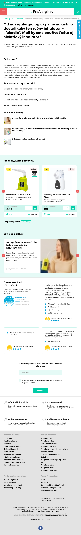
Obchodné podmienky (12, 488)
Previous (3, 191)
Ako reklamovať (10, 482)
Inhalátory (26, 221)
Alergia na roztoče (48, 446)
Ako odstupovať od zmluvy (14, 485)
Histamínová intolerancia (51, 454)
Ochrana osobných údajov (51, 488)
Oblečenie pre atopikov (13, 465)
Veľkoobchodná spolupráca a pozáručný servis (40, 511)
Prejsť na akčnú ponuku (24, 5)
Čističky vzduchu (10, 441)
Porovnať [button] (34, 214)
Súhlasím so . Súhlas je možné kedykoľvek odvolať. (42, 381)
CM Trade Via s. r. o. (34, 507)
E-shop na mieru (35, 519)
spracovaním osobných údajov (40, 380)
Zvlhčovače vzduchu (12, 457)
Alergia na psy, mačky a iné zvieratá (55, 449)
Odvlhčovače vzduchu (12, 454)
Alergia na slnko (47, 467)
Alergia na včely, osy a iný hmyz (53, 459)
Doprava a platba (11, 479)
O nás (43, 479)
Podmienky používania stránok (56, 515)
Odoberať (40, 390)
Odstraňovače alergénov (13, 459)
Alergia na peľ (46, 438)
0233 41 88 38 (46, 500)
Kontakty (44, 482)
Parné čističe (9, 451)
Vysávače (7, 443)
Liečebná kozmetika (11, 449)
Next (77, 191)
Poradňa (19, 18)
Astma (43, 462)
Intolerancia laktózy (49, 443)
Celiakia (44, 457)
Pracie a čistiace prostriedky (15, 462)
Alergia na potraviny (49, 470)
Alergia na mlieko (48, 441)
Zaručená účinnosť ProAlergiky (53, 485)
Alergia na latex (47, 465)
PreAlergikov (8, 18)
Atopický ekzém (47, 451)
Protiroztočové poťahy (12, 446)
